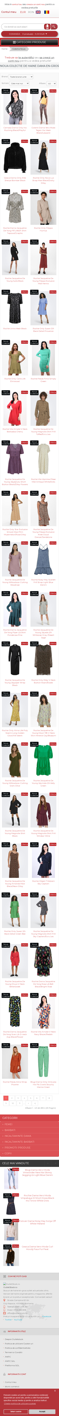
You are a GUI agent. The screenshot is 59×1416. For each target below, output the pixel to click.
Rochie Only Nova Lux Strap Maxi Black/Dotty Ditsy (43, 180)
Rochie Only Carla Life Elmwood (14, 379)
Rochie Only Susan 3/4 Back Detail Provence (43, 329)
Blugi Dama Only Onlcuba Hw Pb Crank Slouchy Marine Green (43, 1084)
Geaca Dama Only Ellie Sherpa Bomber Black (15, 179)
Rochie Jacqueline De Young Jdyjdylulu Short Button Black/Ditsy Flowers (15, 481)
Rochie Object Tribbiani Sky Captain (43, 882)
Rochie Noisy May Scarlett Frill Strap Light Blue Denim (43, 582)
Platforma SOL (12, 1365)
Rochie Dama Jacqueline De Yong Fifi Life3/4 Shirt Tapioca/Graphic (15, 230)
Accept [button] (42, 1411)
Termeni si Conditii (13, 1352)
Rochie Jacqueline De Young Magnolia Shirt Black (15, 833)
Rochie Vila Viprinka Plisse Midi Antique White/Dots (43, 480)
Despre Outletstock (14, 1339)
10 (13, 1103)
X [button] (55, 1391)
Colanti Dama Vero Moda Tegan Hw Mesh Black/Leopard (43, 130)
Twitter (8, 1319)
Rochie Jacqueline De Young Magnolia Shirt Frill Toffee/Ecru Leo (43, 431)
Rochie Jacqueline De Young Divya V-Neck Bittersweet (15, 983)
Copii (8, 1153)
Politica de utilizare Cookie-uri (19, 1343)
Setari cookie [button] (15, 1411)
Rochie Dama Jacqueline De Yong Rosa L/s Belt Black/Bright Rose (43, 983)
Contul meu (8, 12)
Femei (8, 1124)
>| (35, 1103)
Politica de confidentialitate (17, 1348)
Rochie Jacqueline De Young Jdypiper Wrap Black (15, 682)
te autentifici (26, 57)
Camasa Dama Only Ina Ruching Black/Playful (15, 128)
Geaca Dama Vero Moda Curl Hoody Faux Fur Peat (37, 1247)
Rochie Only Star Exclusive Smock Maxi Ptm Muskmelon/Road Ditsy (15, 531)
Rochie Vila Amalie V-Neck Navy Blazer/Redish (43, 1032)
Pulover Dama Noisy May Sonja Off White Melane (37, 1222)
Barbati (10, 1130)
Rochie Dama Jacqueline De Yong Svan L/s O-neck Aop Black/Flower (15, 1034)
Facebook (46, 1316)
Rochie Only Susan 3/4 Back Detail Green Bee (15, 932)
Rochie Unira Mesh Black (15, 328)
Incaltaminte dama (18, 1136)
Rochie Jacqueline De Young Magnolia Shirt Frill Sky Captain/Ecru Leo (43, 933)
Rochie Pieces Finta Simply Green (43, 379)
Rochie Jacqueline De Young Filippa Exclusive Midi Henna (43, 280)
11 (19, 1103)
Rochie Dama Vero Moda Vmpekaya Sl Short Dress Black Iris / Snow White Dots (37, 1197)
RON (31, 12)
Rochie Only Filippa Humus (43, 229)
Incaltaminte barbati (19, 1141)
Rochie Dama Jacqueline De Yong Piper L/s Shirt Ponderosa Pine (15, 632)
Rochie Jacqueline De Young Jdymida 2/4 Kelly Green (43, 783)
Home (4, 49)
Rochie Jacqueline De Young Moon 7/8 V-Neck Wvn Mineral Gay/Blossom (43, 732)
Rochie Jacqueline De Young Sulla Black (15, 279)
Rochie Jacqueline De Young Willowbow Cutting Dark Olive (15, 783)
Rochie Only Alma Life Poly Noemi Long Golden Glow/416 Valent (15, 732)
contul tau (17, 4)
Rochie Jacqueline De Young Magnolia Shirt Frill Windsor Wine (43, 833)
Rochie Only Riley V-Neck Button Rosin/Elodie (43, 681)
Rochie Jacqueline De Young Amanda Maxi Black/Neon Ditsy (15, 883)
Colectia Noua (18, 49)
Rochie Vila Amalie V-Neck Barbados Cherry (15, 430)
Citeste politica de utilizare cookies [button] (20, 1403)
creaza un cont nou (36, 4)
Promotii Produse (17, 1147)
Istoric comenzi (12, 1386)
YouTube (18, 1319)
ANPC (8, 1356)
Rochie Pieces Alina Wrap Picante (15, 1083)
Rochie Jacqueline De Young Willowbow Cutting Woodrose (15, 582)
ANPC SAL (10, 1361)
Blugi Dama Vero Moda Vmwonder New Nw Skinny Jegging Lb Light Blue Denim (37, 1172)
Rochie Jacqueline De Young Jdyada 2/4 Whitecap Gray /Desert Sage (43, 632)
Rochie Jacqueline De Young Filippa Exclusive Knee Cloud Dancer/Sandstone (43, 531)
